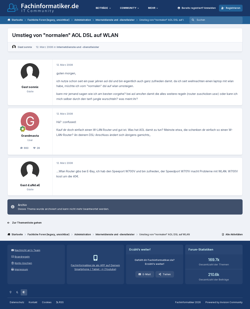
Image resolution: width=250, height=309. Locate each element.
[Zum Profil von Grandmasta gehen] (30, 121)
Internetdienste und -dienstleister (78, 47)
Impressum (21, 269)
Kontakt (33, 302)
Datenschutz (17, 302)
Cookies (47, 302)
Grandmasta (30, 135)
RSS (61, 302)
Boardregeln (22, 256)
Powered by (224, 302)
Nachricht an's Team (27, 250)
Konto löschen (23, 263)
